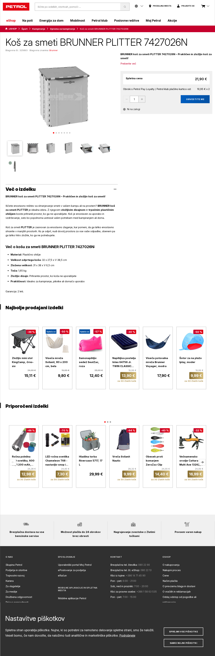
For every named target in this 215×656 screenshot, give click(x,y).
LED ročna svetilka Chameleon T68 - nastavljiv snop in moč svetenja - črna (57, 461)
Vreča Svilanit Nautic (121, 458)
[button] (13, 462)
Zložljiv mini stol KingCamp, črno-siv (23, 362)
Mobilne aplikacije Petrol (72, 598)
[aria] (11, 29)
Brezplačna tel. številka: (124, 564)
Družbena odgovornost (19, 597)
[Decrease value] (126, 99)
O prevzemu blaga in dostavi (179, 586)
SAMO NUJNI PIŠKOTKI (183, 643)
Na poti (27, 20)
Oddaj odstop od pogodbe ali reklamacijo (179, 599)
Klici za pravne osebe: (123, 591)
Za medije (11, 591)
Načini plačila (170, 580)
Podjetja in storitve (16, 570)
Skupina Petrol (14, 564)
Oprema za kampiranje (62, 28)
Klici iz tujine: (117, 575)
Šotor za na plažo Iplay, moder (190, 360)
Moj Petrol (153, 20)
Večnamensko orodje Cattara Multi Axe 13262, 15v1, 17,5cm (190, 461)
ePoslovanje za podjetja (72, 570)
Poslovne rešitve (126, 20)
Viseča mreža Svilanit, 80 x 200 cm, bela (56, 362)
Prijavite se (188, 6)
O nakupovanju (171, 564)
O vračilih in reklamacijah (177, 591)
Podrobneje (127, 635)
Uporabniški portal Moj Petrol (75, 564)
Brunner (53, 50)
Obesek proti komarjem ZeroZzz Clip (154, 460)
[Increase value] (142, 99)
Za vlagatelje (13, 586)
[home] (16, 7)
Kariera (10, 580)
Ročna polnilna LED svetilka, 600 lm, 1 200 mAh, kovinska (23, 461)
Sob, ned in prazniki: (121, 586)
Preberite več (128, 63)
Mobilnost (77, 20)
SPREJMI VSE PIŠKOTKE (183, 631)
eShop (11, 20)
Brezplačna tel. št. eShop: (125, 570)
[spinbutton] (134, 99)
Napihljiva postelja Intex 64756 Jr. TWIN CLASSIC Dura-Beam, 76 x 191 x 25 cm (124, 362)
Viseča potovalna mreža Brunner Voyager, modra (157, 362)
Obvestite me (195, 99)
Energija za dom (51, 20)
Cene (166, 575)
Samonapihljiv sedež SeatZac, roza (89, 362)
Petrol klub (100, 20)
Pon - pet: (116, 580)
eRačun (62, 575)
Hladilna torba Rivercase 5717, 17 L (90, 460)
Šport (25, 28)
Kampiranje (38, 28)
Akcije (172, 20)
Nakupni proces (172, 570)
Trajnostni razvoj (15, 575)
